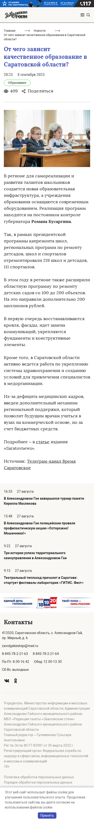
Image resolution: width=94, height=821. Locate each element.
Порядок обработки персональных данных (38, 782)
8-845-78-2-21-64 (46, 654)
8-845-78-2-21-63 (15, 654)
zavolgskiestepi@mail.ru (20, 646)
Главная (9, 30)
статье (42, 441)
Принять (47, 815)
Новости (40, 30)
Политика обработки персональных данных (39, 777)
